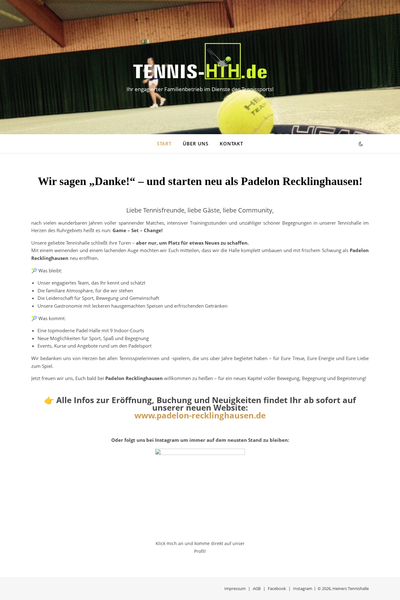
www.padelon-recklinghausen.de (200, 415)
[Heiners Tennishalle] (200, 61)
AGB (257, 588)
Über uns (195, 143)
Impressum (235, 588)
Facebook (277, 588)
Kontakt (231, 143)
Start (164, 143)
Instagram (302, 588)
